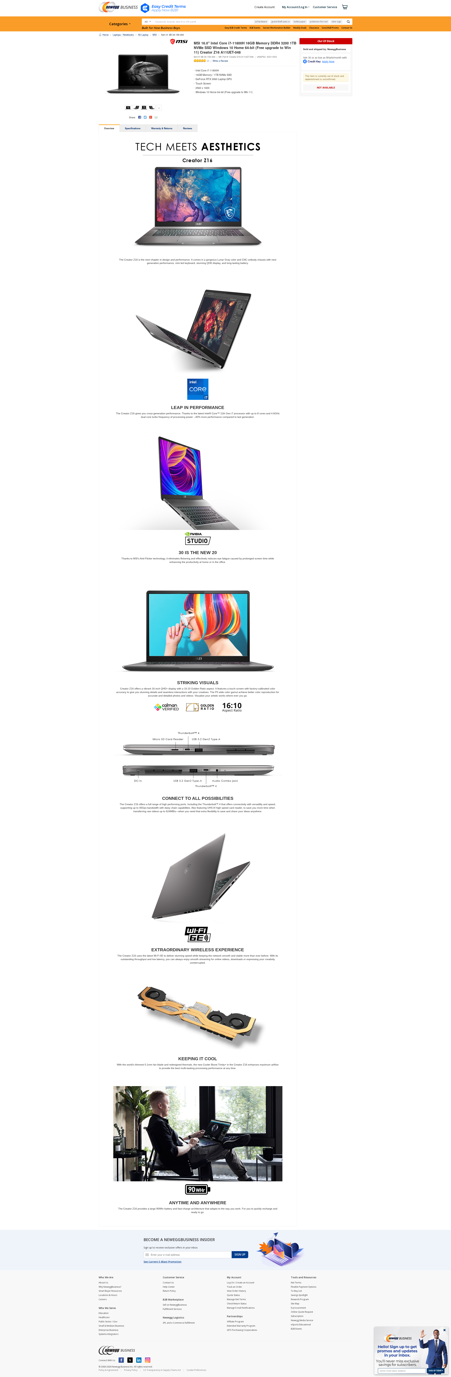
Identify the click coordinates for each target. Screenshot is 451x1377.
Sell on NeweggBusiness (175, 1304)
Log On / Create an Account (240, 1282)
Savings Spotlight (299, 1295)
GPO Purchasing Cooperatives (242, 1330)
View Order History (236, 1290)
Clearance (314, 27)
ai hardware (261, 21)
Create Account (265, 7)
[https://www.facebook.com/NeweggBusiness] (121, 1360)
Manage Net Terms (236, 1299)
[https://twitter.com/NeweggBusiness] (130, 1360)
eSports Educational (301, 1324)
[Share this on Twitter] (145, 117)
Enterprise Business (108, 1330)
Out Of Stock (325, 41)
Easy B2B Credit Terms (236, 27)
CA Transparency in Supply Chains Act (162, 1370)
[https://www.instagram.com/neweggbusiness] (147, 1360)
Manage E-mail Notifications (241, 1307)
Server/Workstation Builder (277, 27)
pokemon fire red (319, 21)
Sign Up (239, 1254)
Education (104, 1313)
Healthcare (104, 1317)
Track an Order (234, 1286)
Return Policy (169, 1290)
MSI (155, 34)
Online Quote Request (302, 1311)
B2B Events (255, 27)
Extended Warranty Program (241, 1325)
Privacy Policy (130, 1370)
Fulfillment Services (172, 1309)
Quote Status (233, 1295)
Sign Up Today (435, 1370)
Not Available (326, 87)
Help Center (169, 1286)
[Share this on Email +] (156, 117)
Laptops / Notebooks (123, 34)
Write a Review (220, 60)
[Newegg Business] (117, 1350)
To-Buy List (296, 1290)
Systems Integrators (108, 1334)
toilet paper (300, 21)
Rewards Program (300, 1299)
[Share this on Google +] (150, 117)
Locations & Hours (108, 1295)
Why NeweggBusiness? (110, 1286)
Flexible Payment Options (303, 1286)
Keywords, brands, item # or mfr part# (175, 21)
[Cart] (345, 7)
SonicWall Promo (330, 27)
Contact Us (346, 27)
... (159, 107)
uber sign (336, 21)
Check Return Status (236, 1303)
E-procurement (298, 1307)
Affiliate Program (235, 1321)
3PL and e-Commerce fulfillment (179, 1322)
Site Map (295, 1303)
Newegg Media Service (302, 1320)
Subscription (297, 1316)
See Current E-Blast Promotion (162, 1261)
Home (106, 34)
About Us (103, 1282)
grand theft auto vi (280, 21)
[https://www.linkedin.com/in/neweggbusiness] (138, 1360)
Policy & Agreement (108, 1370)
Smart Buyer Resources (110, 1290)
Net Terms (296, 1282)
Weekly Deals (300, 27)
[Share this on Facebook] (139, 117)
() (208, 60)
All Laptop (143, 34)
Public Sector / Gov (108, 1321)
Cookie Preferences (196, 1370)
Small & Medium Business (111, 1325)
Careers (103, 1299)
